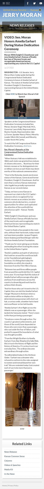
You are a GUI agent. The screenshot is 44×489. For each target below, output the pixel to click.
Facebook (28, 3)
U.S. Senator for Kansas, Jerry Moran (22, 12)
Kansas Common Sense (14, 456)
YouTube (41, 3)
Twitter (34, 3)
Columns (8, 460)
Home (11, 28)
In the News (9, 474)
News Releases (29, 28)
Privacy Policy (13, 485)
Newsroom (19, 28)
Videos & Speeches (12, 465)
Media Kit (8, 469)
